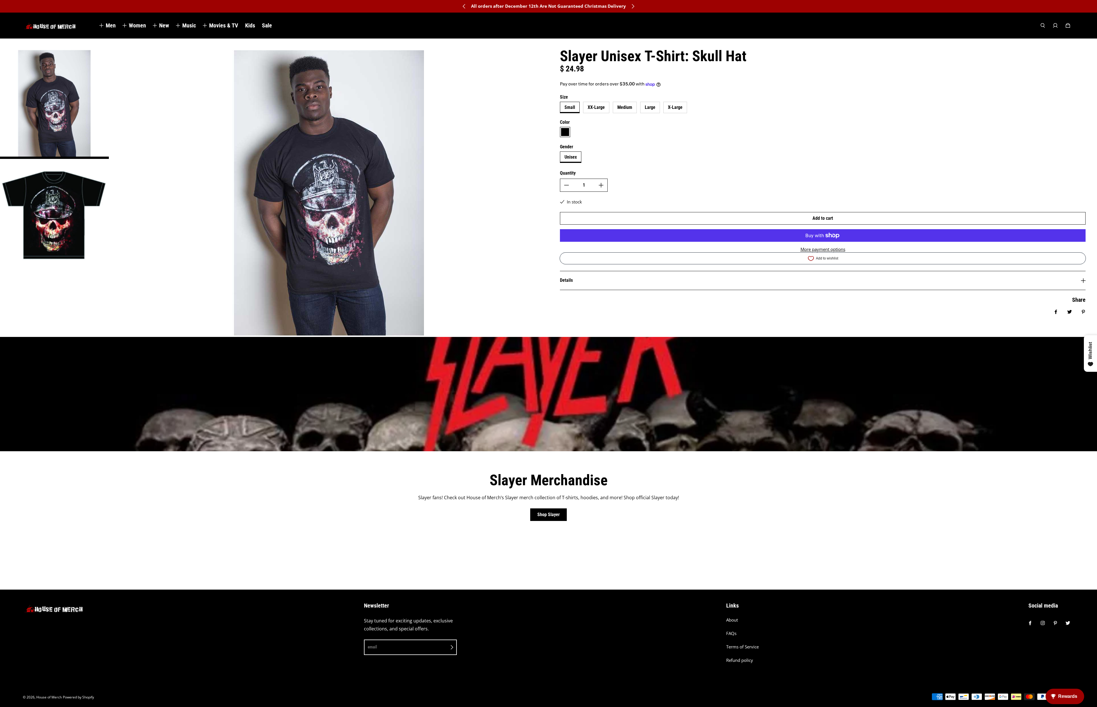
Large (650, 107)
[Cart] (1068, 25)
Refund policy (739, 660)
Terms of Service (742, 647)
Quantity (568, 173)
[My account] (1055, 25)
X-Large (675, 107)
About (732, 620)
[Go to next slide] (633, 6)
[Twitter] (1068, 623)
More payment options (822, 249)
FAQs (731, 633)
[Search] (1042, 25)
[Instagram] (1042, 623)
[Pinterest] (1055, 623)
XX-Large (596, 107)
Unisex (570, 157)
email (372, 647)
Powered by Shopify (78, 697)
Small (569, 107)
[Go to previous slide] (464, 6)
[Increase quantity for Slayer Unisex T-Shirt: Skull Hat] (601, 185)
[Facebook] (1030, 623)
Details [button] (566, 280)
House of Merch (49, 697)
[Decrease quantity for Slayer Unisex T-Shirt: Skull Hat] (566, 185)
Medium (624, 107)
